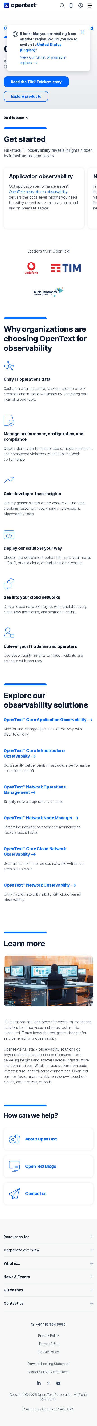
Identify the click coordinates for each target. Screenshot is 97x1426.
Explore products (26, 96)
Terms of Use (48, 1344)
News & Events (17, 1276)
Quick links (13, 1290)
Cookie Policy (48, 1352)
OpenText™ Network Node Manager (38, 817)
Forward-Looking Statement (48, 1364)
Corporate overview (21, 1250)
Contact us (35, 1193)
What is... (12, 1263)
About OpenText (41, 1139)
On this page (14, 117)
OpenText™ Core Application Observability (45, 719)
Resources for (16, 1237)
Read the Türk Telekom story (36, 81)
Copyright (16, 1394)
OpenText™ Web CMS (58, 1409)
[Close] (82, 31)
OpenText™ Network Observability (37, 885)
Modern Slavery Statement (48, 1372)
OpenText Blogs (40, 1166)
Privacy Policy (48, 1335)
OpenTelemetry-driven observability (38, 191)
